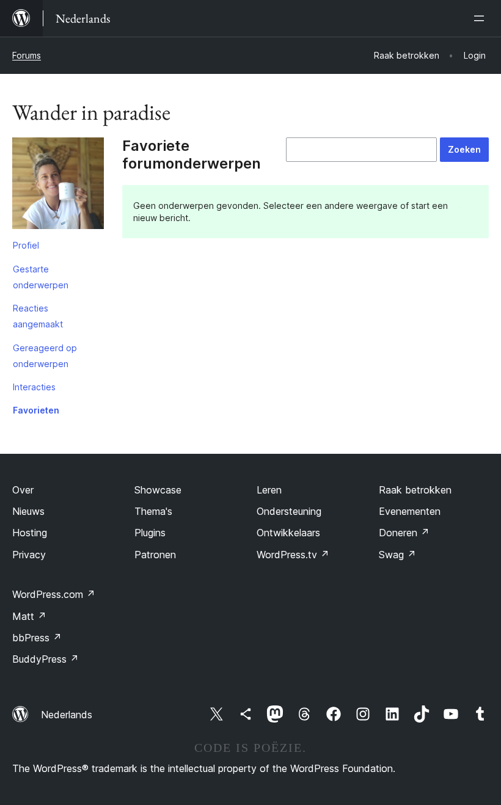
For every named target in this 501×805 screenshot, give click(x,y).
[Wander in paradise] (58, 185)
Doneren (404, 532)
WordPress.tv (293, 554)
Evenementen (410, 511)
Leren (269, 490)
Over (23, 490)
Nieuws (28, 511)
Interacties (34, 387)
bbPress (37, 638)
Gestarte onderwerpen (40, 277)
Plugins (150, 532)
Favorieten (36, 410)
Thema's (153, 511)
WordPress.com (53, 594)
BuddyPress (45, 659)
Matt (29, 616)
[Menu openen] (481, 18)
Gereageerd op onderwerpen (45, 356)
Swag (397, 554)
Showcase (157, 490)
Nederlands (66, 714)
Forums (26, 55)
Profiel (26, 245)
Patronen (155, 554)
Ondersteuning (289, 511)
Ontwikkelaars (288, 532)
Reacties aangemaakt (38, 316)
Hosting (29, 532)
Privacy (29, 554)
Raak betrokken (415, 490)
